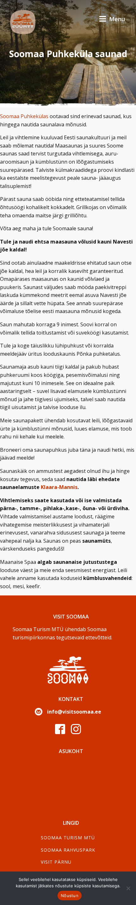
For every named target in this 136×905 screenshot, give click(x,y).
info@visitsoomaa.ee (74, 711)
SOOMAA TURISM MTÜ (68, 838)
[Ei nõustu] (128, 888)
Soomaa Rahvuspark (68, 850)
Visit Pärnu (56, 862)
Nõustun (69, 895)
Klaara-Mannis (59, 487)
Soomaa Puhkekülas (24, 116)
